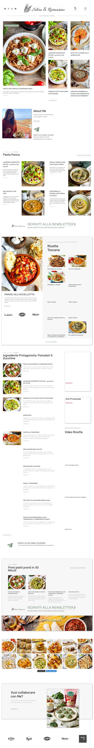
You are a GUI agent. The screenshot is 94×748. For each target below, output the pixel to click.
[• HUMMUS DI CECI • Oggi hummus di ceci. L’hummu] (9, 661)
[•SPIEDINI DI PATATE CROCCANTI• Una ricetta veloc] (54, 661)
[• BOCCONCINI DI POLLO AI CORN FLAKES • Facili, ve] (54, 646)
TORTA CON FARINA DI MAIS (71, 465)
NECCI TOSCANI (51, 302)
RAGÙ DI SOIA (68, 529)
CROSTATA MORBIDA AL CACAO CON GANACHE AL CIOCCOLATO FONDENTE (80, 94)
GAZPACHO (27, 415)
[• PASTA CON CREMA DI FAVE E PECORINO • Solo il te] (70, 661)
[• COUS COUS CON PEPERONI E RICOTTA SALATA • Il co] (85, 646)
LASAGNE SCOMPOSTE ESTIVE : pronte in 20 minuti (56, 55)
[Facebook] (5, 8)
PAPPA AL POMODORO (74, 269)
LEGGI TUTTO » (6, 95)
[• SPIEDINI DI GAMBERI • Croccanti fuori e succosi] (24, 661)
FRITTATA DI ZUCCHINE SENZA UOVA (36, 500)
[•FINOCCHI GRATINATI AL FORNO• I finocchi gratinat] (85, 661)
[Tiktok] (12, 8)
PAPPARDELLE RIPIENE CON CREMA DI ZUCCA (57, 193)
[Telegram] (15, 8)
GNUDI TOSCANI (72, 318)
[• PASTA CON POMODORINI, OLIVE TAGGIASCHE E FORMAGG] (9, 646)
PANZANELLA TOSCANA (53, 284)
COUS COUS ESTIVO (73, 592)
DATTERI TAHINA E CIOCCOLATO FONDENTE (75, 497)
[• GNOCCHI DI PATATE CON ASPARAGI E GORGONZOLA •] (39, 661)
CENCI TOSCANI (72, 302)
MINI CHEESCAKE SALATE (32, 449)
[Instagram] (8, 8)
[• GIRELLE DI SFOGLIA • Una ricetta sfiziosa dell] (24, 646)
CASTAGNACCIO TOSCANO (54, 269)
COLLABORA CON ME (47, 620)
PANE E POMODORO (30, 483)
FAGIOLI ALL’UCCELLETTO (19, 294)
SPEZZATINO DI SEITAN (31, 466)
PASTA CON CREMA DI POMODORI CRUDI (17, 89)
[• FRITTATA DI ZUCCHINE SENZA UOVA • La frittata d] (39, 646)
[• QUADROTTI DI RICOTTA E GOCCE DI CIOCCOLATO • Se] (70, 646)
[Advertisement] (73, 119)
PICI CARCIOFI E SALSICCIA (75, 335)
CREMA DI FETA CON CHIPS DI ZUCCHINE (38, 398)
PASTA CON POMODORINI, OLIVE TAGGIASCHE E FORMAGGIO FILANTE (36, 518)
